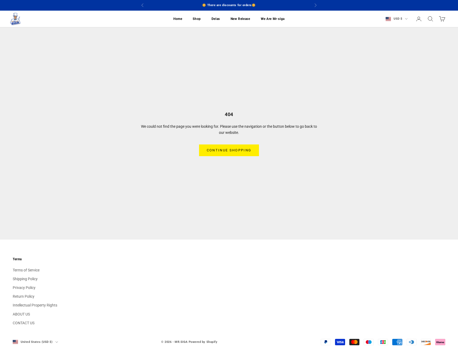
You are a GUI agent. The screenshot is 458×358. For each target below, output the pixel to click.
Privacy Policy (24, 287)
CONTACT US (23, 323)
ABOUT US (21, 314)
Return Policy (23, 296)
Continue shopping (229, 150)
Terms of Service (26, 270)
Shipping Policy (25, 279)
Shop (197, 19)
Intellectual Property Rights (35, 305)
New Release (240, 19)
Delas (216, 19)
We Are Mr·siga (273, 19)
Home (177, 19)
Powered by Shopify (203, 342)
